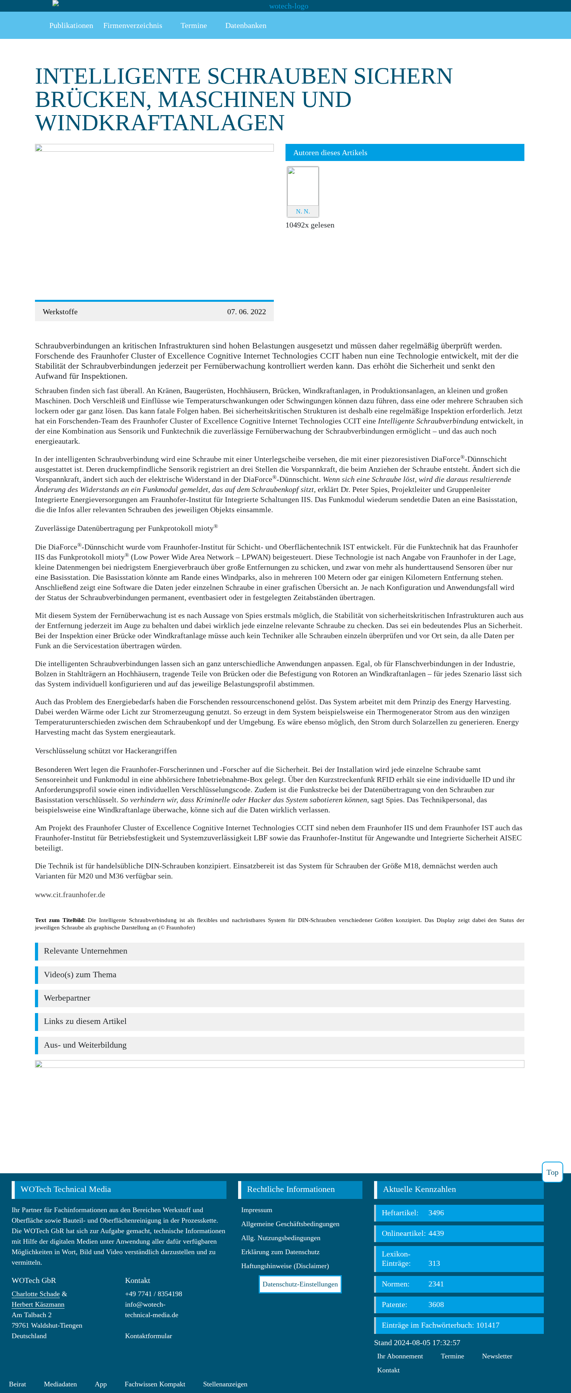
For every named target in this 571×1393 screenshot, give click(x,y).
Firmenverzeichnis (132, 25)
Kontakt (388, 1370)
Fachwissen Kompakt (155, 1384)
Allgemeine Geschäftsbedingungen (290, 1224)
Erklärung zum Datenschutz (280, 1252)
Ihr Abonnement (400, 1356)
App (101, 1384)
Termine (452, 1356)
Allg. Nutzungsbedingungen (280, 1238)
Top (553, 1172)
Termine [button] (193, 25)
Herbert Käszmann (38, 1304)
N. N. (303, 211)
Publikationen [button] (70, 25)
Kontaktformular (148, 1336)
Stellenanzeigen (225, 1384)
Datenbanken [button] (244, 25)
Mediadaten (60, 1384)
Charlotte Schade (36, 1294)
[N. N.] (303, 185)
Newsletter (497, 1356)
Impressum (256, 1210)
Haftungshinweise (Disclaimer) (285, 1266)
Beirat (17, 1384)
